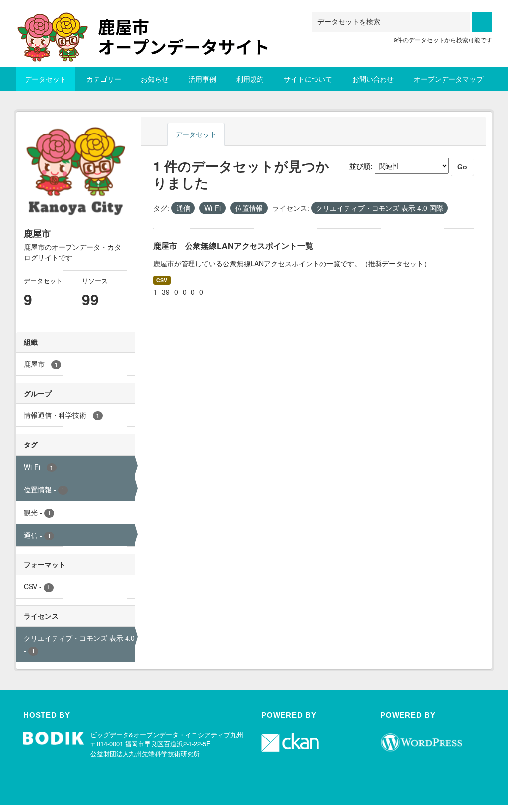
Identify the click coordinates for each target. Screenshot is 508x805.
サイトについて (308, 79)
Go (462, 167)
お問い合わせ (373, 79)
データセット (45, 79)
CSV (161, 280)
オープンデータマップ (448, 79)
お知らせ (155, 79)
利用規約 (250, 79)
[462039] (152, 24)
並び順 (359, 166)
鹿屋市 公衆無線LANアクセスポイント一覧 (233, 245)
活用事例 (202, 79)
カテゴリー (103, 79)
